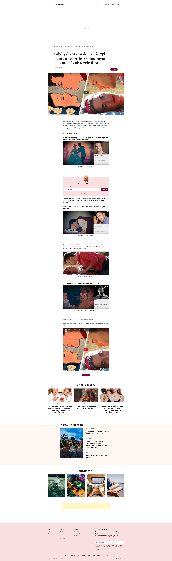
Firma (49, 529)
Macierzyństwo (62, 538)
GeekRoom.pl (121, 558)
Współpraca (50, 533)
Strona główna (57, 46)
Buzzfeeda (77, 121)
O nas (112, 4)
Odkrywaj (62, 529)
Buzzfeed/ (58, 117)
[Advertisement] (86, 506)
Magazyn (100, 4)
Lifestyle (61, 46)
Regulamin (65, 555)
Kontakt (117, 4)
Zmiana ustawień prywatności (94, 555)
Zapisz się (104, 189)
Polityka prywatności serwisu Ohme (78, 555)
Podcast (107, 4)
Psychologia (62, 533)
